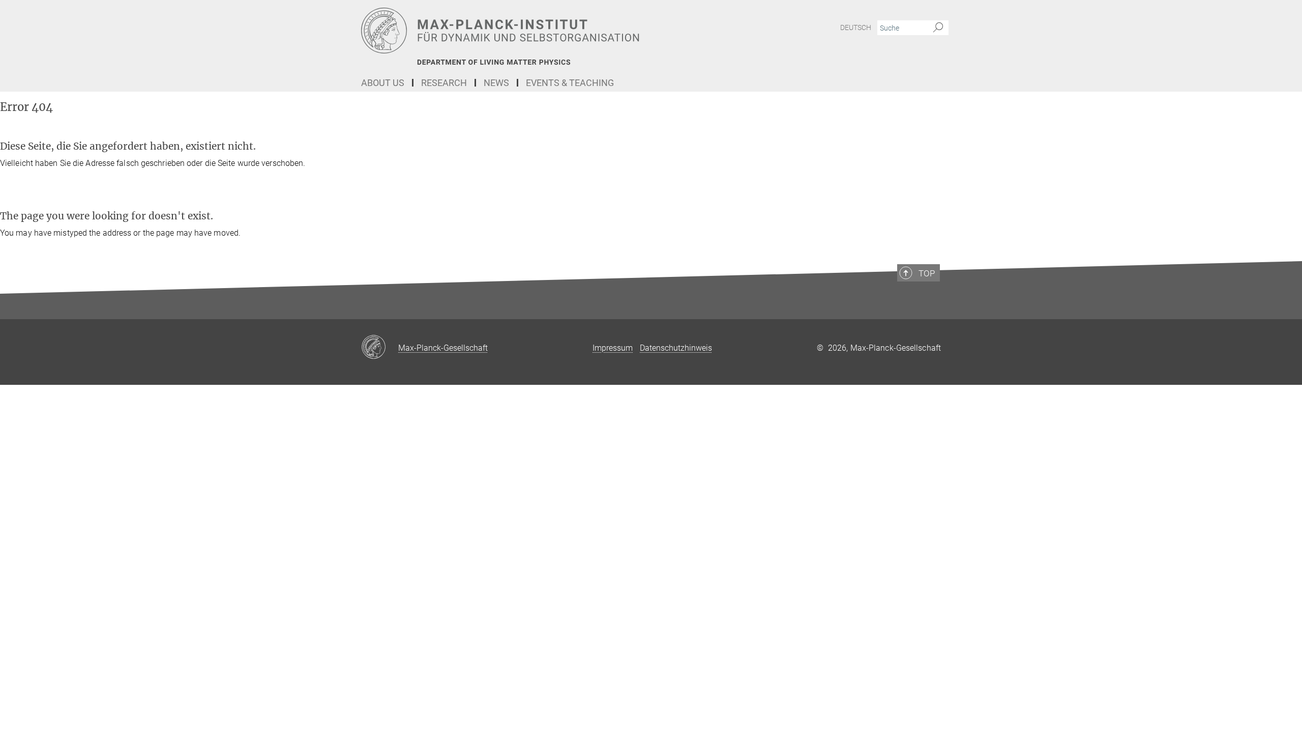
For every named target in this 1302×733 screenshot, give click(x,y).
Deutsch (855, 27)
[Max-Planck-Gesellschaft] (379, 347)
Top (927, 273)
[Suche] (938, 28)
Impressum (613, 348)
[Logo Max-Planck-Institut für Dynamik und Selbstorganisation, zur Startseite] (552, 30)
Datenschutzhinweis (676, 348)
